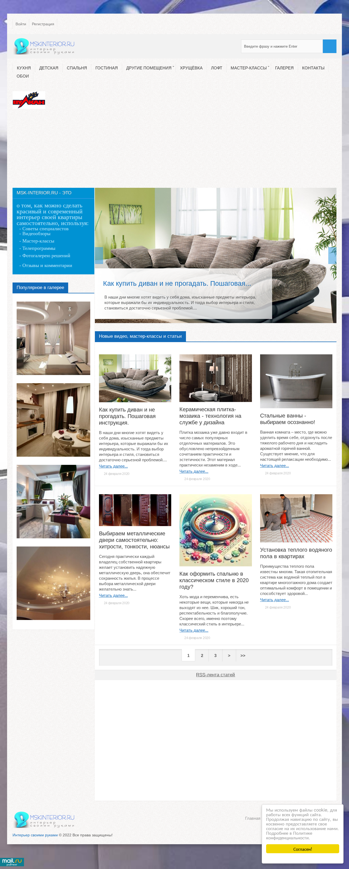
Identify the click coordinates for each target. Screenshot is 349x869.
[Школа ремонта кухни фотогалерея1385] (53, 501)
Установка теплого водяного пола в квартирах (296, 553)
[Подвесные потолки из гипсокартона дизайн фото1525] (53, 338)
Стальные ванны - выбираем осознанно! (287, 419)
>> (242, 655)
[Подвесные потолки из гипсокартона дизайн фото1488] (53, 583)
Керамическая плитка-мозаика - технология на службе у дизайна (210, 415)
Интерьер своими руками (35, 835)
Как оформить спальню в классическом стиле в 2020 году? (214, 580)
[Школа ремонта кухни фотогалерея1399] (53, 420)
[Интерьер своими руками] (44, 46)
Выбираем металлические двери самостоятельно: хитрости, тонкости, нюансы (134, 539)
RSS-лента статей (215, 674)
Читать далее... (113, 466)
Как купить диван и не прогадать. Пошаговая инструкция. (127, 416)
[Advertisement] (175, 150)
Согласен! (302, 848)
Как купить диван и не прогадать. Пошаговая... (177, 283)
